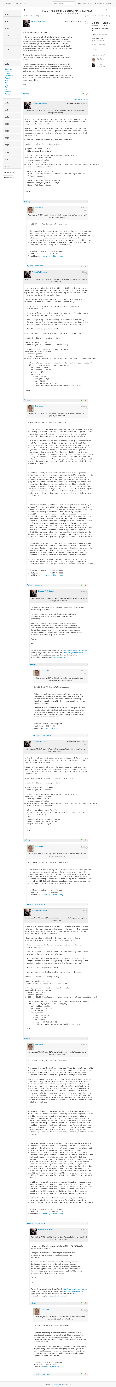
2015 (7, 124)
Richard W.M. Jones (38, 21)
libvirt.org (58, 256)
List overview (10, 172)
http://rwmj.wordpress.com (73, 652)
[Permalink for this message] (87, 23)
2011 (7, 152)
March (7, 89)
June (6, 82)
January (8, 94)
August (7, 78)
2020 (7, 56)
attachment (39, 266)
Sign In (99, 3)
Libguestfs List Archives (15, 3)
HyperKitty (57, 1384)
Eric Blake (39, 208)
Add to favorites (99, 44)
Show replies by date (80, 99)
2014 (7, 131)
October (8, 73)
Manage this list (85, 3)
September (9, 76)
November (8, 71)
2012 (7, 145)
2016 (7, 116)
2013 (7, 138)
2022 (7, 42)
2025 (7, 21)
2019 (7, 63)
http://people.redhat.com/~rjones (75, 650)
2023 (7, 35)
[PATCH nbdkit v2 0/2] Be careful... (35, 16)
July (6, 80)
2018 (7, 102)
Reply (27, 93)
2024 (7, 28)
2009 (7, 166)
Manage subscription (101, 34)
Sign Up (108, 3)
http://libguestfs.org (61, 657)
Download (9, 177)
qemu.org (46, 256)
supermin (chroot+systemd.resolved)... (97, 16)
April (6, 87)
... (30, 226)
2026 (7, 14)
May (6, 85)
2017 (7, 109)
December (8, 69)
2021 (7, 49)
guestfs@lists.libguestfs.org (101, 29)
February (8, 91)
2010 (7, 159)
